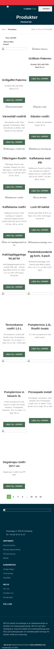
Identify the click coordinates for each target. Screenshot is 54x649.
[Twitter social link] (24, 2)
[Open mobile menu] (3, 8)
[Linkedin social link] (30, 2)
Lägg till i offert (14, 100)
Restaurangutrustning (11, 550)
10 (32, 497)
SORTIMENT (8, 541)
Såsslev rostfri (40, 116)
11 (36, 497)
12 (41, 497)
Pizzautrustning (9, 554)
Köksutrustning (9, 545)
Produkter (26, 22)
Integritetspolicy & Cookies (10, 647)
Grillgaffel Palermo (14, 80)
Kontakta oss (8, 593)
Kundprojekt (8, 597)
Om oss (6, 589)
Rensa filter (9, 42)
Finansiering (8, 573)
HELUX (6, 584)
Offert (46, 9)
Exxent (6, 44)
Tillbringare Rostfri (14, 158)
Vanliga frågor (8, 569)
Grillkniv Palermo (40, 58)
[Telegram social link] (32, 2)
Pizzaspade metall (40, 392)
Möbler (6, 558)
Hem (4, 29)
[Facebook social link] (21, 2)
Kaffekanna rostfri (14, 207)
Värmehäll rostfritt (14, 116)
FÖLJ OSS (7, 604)
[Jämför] (14, 75)
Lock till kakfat (40, 207)
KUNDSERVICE (9, 565)
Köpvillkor (7, 578)
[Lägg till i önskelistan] (14, 93)
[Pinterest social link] (27, 2)
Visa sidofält (11, 38)
